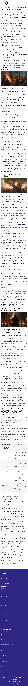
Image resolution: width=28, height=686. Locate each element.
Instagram (3, 663)
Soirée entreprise (4, 617)
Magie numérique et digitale (7, 583)
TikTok (2, 666)
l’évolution (24, 12)
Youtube (2, 671)
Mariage (2, 607)
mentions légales (21, 683)
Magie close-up (4, 578)
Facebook (3, 668)
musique (14, 499)
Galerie (2, 588)
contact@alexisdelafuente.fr (7, 653)
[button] (25, 3)
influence (16, 195)
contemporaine (14, 63)
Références (3, 586)
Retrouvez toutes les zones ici (7, 644)
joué (11, 48)
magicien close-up (15, 41)
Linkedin (2, 673)
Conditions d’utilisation (13, 683)
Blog (2, 591)
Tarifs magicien (4, 596)
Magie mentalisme (4, 580)
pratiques (23, 55)
